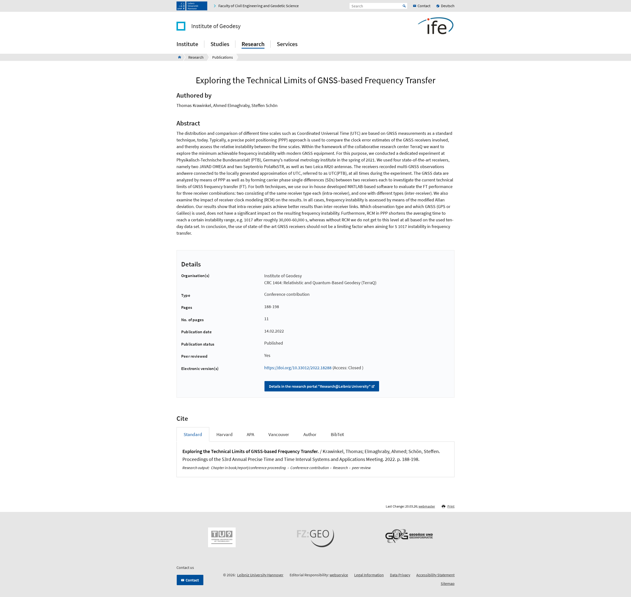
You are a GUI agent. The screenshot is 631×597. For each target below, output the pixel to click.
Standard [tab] (193, 434)
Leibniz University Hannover (260, 574)
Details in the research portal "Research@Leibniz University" (320, 386)
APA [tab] (250, 434)
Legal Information (369, 574)
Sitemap (448, 583)
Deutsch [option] (448, 5)
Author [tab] (309, 434)
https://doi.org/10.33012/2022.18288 (298, 367)
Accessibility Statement (435, 574)
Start (404, 6)
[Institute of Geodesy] (178, 57)
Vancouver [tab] (278, 434)
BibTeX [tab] (337, 434)
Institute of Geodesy (216, 26)
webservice (339, 574)
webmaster (427, 506)
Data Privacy (400, 574)
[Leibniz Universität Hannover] (191, 5)
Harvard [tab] (224, 434)
